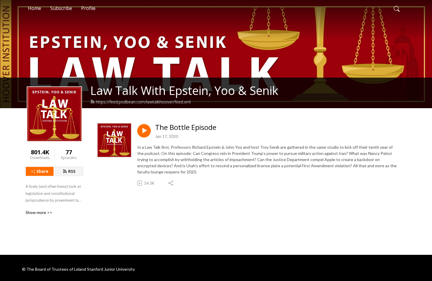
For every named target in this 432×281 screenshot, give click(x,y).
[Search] (396, 8)
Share (42, 171)
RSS (72, 171)
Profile (88, 8)
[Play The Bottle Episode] (144, 131)
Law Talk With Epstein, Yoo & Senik (184, 90)
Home (34, 8)
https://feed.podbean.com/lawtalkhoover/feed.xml (143, 102)
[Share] (171, 183)
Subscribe (61, 8)
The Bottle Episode (185, 127)
